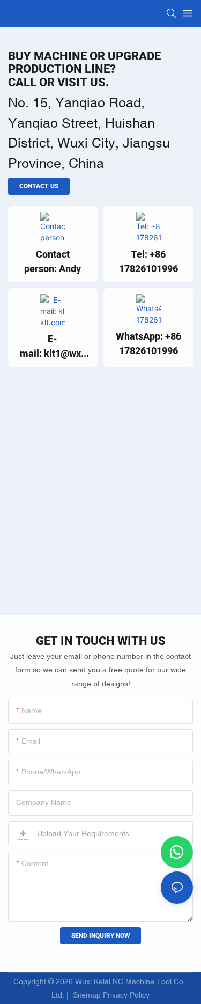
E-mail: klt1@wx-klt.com (52, 346)
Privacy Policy (126, 995)
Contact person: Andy (52, 261)
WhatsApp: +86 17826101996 (148, 343)
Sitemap (86, 995)
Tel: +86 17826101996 (148, 261)
